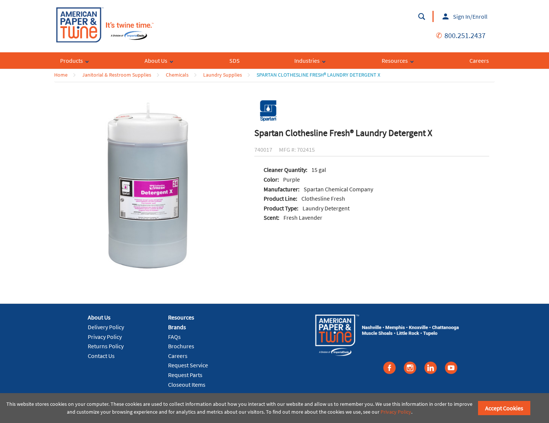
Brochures (181, 346)
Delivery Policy (106, 327)
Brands (177, 327)
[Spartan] (268, 110)
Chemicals (177, 74)
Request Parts (185, 375)
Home (61, 74)
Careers (177, 355)
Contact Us (101, 355)
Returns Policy (106, 346)
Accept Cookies (504, 408)
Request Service (188, 365)
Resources (181, 317)
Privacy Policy (105, 336)
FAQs (174, 336)
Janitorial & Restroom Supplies (116, 74)
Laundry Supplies (222, 74)
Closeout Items (186, 384)
